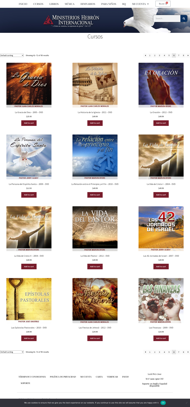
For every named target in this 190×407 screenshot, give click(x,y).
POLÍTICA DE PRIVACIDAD (63, 376)
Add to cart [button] (29, 123)
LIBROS (54, 4)
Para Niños (108, 4)
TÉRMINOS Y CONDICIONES (32, 376)
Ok (163, 403)
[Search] (183, 18)
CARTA (99, 376)
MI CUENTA (139, 4)
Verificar (112, 376)
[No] (186, 402)
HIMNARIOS (88, 4)
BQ (124, 4)
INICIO (23, 4)
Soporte (25, 383)
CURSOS (38, 4)
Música (69, 4)
